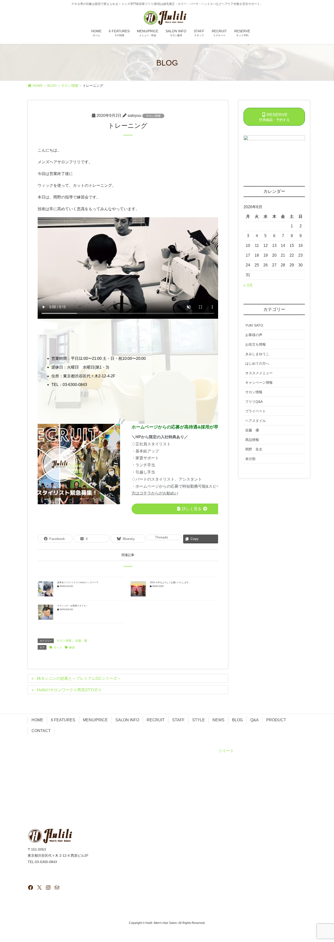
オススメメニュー (259, 373)
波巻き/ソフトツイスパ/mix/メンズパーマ (77, 582)
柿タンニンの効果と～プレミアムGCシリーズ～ (79, 678)
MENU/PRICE (95, 720)
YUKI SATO (254, 325)
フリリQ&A (254, 402)
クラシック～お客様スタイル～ (72, 605)
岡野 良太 (253, 449)
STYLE (198, 720)
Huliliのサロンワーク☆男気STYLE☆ (69, 690)
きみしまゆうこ (257, 354)
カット (58, 647)
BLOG (237, 720)
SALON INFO (127, 720)
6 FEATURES (63, 720)
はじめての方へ (257, 363)
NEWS (218, 720)
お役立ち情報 (255, 344)
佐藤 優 (81, 640)
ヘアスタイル (255, 421)
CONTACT (41, 731)
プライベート (255, 411)
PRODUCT (276, 720)
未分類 (250, 459)
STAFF (178, 720)
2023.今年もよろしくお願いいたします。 (170, 582)
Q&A (254, 720)
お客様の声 (253, 335)
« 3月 (248, 285)
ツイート (226, 751)
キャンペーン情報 (259, 382)
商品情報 (252, 440)
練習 (72, 647)
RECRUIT (156, 720)
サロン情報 (153, 116)
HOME (37, 720)
